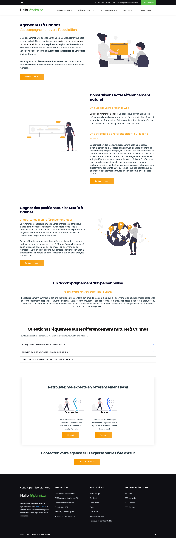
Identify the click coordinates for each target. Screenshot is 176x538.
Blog (92, 507)
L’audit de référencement (102, 114)
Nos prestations (107, 10)
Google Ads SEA (61, 507)
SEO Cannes (130, 503)
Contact (150, 3)
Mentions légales (97, 516)
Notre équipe (95, 494)
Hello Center (41, 506)
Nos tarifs (127, 10)
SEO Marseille (130, 498)
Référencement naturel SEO (66, 498)
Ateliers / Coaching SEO (64, 512)
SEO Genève (130, 507)
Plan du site (94, 512)
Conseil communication (64, 503)
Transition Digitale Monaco (66, 516)
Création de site (85, 10)
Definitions (94, 503)
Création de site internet (65, 494)
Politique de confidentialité (101, 521)
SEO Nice (128, 494)
